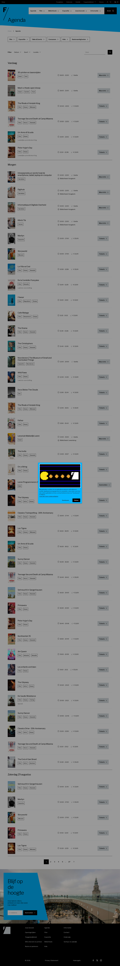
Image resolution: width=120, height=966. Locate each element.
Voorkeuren (65, 500)
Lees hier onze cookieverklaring (48, 496)
